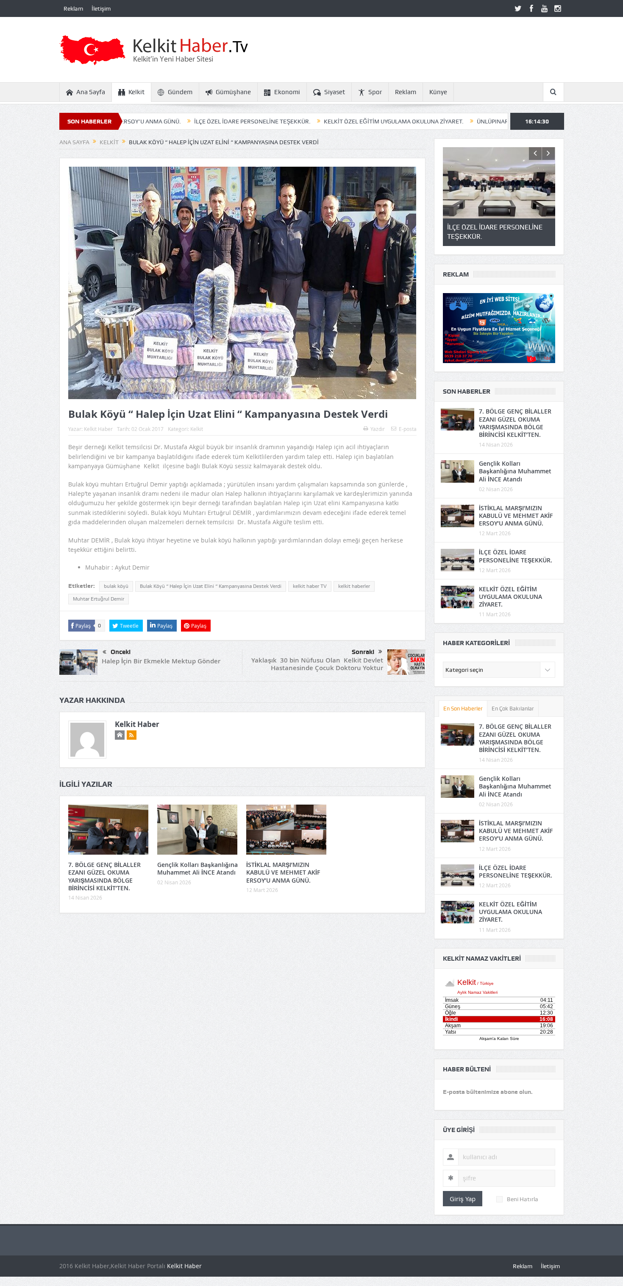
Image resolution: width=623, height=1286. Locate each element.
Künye (438, 92)
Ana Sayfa (90, 92)
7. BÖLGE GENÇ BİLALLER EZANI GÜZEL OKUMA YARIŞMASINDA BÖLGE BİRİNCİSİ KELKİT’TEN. (104, 876)
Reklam (73, 8)
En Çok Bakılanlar (513, 708)
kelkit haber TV (310, 586)
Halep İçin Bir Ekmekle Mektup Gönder (161, 661)
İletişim (101, 8)
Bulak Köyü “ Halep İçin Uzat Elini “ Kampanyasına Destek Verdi (210, 586)
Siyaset (334, 92)
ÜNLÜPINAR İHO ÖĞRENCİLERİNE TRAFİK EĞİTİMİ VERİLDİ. (490, 121)
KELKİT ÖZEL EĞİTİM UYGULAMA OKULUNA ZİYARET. (328, 121)
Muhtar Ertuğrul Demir (98, 599)
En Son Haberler (463, 708)
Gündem (180, 92)
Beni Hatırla (522, 1199)
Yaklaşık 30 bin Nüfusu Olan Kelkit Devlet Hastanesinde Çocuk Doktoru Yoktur (317, 664)
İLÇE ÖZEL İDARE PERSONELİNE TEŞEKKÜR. (186, 121)
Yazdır (377, 428)
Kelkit (136, 92)
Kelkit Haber (98, 428)
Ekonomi (287, 92)
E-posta (408, 428)
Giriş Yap (463, 1198)
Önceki (121, 652)
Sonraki (363, 652)
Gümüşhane (233, 92)
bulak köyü (116, 586)
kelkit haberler (354, 586)
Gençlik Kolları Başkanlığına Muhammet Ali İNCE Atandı (197, 868)
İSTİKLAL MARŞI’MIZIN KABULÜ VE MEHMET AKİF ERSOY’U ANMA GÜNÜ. (283, 872)
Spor (375, 92)
